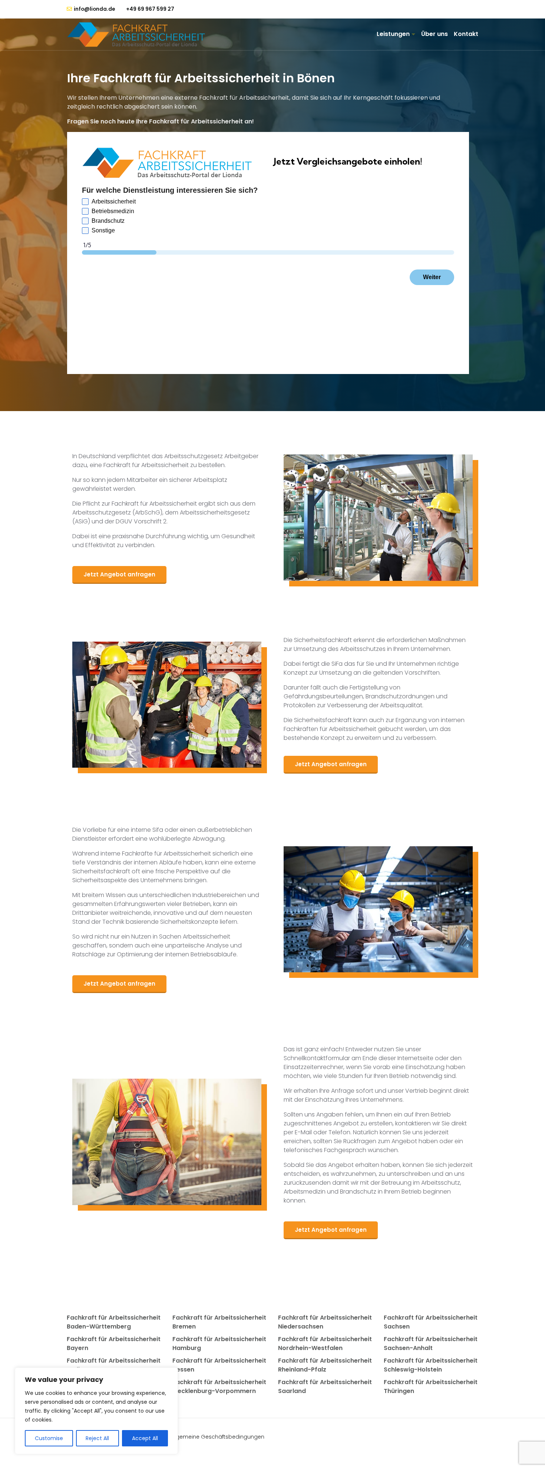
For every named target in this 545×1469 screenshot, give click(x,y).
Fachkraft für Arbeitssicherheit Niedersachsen (325, 1322)
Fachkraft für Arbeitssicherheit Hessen (219, 1365)
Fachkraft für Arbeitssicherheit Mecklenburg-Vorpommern (219, 1386)
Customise (49, 1438)
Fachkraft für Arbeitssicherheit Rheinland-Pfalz (325, 1365)
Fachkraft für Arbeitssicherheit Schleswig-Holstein (431, 1365)
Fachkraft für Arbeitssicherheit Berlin (114, 1365)
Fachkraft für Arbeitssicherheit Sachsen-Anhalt (431, 1343)
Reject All (97, 1438)
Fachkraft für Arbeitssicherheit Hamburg (219, 1343)
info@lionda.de (94, 9)
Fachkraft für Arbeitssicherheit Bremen (219, 1322)
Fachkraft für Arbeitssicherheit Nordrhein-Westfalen (325, 1343)
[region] (96, 1410)
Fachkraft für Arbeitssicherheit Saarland (325, 1386)
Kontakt (466, 34)
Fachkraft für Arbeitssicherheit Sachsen (431, 1322)
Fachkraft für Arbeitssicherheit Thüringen (431, 1386)
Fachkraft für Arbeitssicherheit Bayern (114, 1343)
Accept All (145, 1438)
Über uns (434, 34)
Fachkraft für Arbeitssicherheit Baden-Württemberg (114, 1322)
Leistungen (393, 34)
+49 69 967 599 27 (150, 9)
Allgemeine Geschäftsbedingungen (217, 1436)
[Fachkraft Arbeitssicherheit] (140, 34)
